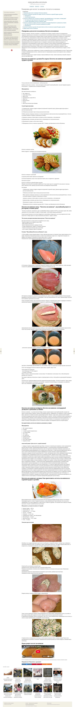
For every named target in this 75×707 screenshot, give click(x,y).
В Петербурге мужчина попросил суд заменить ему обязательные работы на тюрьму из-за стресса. (11, 38)
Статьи (42, 6)
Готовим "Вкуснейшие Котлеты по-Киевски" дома (35, 21)
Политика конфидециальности (30, 704)
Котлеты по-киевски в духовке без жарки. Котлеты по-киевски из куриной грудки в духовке (43, 14)
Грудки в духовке (34, 659)
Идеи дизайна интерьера (37, 2)
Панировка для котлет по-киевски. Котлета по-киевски (35, 13)
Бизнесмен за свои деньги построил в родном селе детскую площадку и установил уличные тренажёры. (12, 43)
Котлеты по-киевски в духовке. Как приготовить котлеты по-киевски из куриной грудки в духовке (44, 27)
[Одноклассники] (47, 664)
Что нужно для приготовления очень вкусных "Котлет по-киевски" (39, 20)
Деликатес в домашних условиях (62, 659)
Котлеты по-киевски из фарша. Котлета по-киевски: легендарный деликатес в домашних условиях (45, 22)
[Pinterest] (37, 664)
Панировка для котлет (28, 659)
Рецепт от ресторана (40, 659)
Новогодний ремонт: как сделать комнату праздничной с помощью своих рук (11, 22)
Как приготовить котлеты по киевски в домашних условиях (37, 24)
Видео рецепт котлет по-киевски (31, 28)
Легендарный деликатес (53, 659)
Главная (32, 6)
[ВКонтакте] (27, 664)
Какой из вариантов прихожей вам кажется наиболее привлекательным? (11, 33)
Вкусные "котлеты (46, 659)
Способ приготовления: (30, 17)
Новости (37, 6)
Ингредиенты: (28, 15)
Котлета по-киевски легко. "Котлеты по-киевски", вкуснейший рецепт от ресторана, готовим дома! (45, 18)
